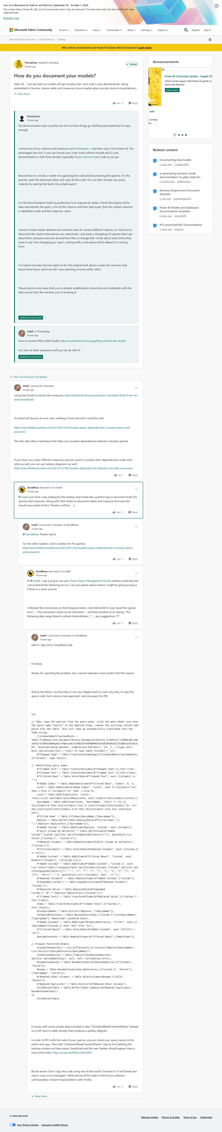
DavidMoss (33, 487)
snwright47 (180, 215)
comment (87, 157)
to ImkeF (57, 487)
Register (196, 29)
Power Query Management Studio (90, 580)
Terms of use (190, 1117)
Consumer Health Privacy (54, 1124)
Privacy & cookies (171, 1117)
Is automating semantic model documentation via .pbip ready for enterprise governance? (180, 175)
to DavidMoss (71, 524)
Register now (11, 18)
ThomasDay (30, 62)
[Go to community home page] (31, 30)
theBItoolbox (184, 181)
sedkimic (178, 229)
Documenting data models (175, 160)
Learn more (144, 47)
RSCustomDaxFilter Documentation (181, 224)
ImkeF (30, 331)
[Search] (186, 30)
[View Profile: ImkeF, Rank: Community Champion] (17, 387)
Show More (24, 93)
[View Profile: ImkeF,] (21, 333)
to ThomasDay (42, 331)
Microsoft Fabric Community (23, 39)
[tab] (179, 135)
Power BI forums (46, 39)
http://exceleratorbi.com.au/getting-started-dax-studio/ (93, 341)
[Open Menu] (210, 39)
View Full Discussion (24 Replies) (30, 376)
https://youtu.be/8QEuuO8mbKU (72, 1052)
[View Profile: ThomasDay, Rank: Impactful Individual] (18, 64)
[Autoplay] (174, 135)
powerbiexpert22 (182, 198)
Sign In (207, 29)
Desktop (62, 39)
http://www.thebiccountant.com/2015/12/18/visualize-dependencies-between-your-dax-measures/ (73, 468)
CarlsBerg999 (181, 164)
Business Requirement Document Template (179, 192)
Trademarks (206, 1117)
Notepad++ (84, 148)
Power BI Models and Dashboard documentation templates (179, 209)
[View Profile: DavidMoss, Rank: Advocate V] (22, 489)
